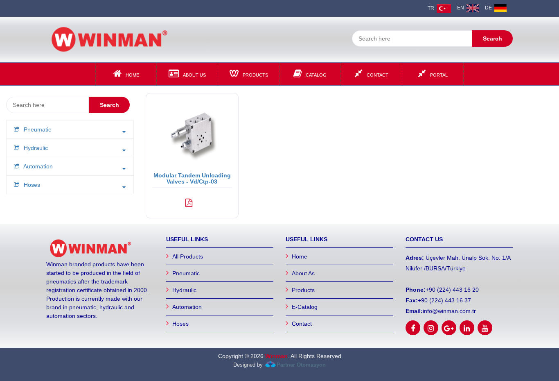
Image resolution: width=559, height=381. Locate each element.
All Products (187, 256)
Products (255, 75)
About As (303, 273)
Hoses (180, 323)
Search (492, 38)
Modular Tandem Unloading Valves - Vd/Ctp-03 (192, 178)
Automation (187, 307)
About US (194, 75)
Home (132, 75)
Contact (377, 75)
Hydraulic (184, 290)
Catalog (316, 75)
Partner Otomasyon (301, 365)
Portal (439, 75)
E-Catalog (305, 307)
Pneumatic (186, 273)
